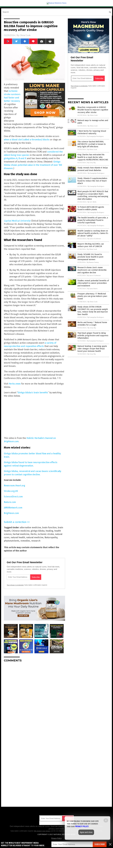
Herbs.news (15, 383)
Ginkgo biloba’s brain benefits (33, 392)
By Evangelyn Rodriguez (95, 136)
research (35, 540)
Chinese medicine (21, 530)
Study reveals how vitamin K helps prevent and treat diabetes (92, 169)
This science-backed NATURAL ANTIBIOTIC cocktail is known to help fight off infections (91, 144)
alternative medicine (30, 527)
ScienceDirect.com (13, 496)
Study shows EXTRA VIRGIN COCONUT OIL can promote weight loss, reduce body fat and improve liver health (92, 311)
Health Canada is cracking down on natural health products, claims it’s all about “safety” (92, 233)
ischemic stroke (46, 534)
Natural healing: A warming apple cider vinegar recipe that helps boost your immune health (92, 348)
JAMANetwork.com (13, 507)
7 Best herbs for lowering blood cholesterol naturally (91, 132)
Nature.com (10, 502)
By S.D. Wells (92, 202)
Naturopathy (51, 537)
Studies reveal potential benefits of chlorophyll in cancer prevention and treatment (93, 283)
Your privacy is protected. (15, 585)
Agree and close (86, 832)
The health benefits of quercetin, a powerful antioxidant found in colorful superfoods (92, 220)
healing (49, 530)
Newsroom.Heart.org (14, 485)
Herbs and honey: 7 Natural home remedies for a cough (92, 323)
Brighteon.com (11, 513)
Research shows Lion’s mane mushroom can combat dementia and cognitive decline (91, 270)
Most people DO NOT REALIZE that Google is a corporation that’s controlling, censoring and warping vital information (92, 195)
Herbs (33, 534)
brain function (49, 527)
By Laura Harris (92, 289)
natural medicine (34, 537)
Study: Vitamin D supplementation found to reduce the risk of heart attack (92, 181)
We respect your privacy (42, 831)
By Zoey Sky (91, 163)
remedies (25, 540)
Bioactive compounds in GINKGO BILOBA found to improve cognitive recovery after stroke (92, 109)
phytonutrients (11, 540)
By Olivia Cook (93, 115)
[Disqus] (34, 698)
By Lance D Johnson (94, 239)
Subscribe (99, 844)
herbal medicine (21, 534)
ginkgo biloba (38, 530)
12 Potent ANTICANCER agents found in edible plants (90, 208)
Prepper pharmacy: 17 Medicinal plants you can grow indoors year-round (92, 296)
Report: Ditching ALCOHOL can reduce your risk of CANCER (90, 245)
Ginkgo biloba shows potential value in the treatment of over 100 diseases (33, 165)
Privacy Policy (56, 838)
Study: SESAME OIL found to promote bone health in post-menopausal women (90, 257)
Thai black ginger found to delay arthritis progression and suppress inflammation (92, 335)
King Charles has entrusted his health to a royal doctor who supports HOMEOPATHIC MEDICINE (92, 157)
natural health (18, 537)
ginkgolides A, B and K (15, 158)
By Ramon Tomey (93, 262)
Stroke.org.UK (11, 491)
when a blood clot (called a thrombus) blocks (26, 139)
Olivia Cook (25, 35)
